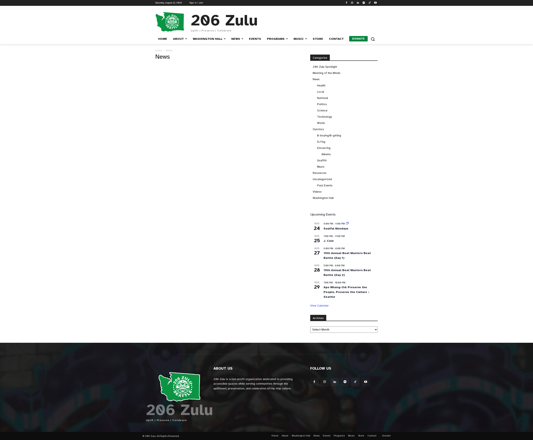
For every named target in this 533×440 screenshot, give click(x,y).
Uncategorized (322, 179)
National (322, 98)
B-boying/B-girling (329, 135)
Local (320, 91)
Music (321, 166)
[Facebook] (346, 3)
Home (158, 50)
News (316, 79)
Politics (322, 104)
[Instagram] (352, 3)
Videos (317, 191)
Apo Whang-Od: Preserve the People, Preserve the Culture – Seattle (347, 291)
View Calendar (319, 305)
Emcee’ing (323, 148)
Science (322, 110)
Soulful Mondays (336, 228)
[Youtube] (375, 3)
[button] (373, 39)
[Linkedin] (358, 3)
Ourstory (318, 129)
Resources (319, 173)
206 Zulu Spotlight (325, 67)
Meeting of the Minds (326, 73)
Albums (326, 154)
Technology (324, 116)
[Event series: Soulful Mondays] (347, 223)
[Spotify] (363, 3)
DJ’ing (321, 141)
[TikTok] (369, 3)
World (321, 123)
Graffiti (322, 160)
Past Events (325, 185)
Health (321, 85)
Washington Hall (323, 198)
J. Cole (329, 241)
